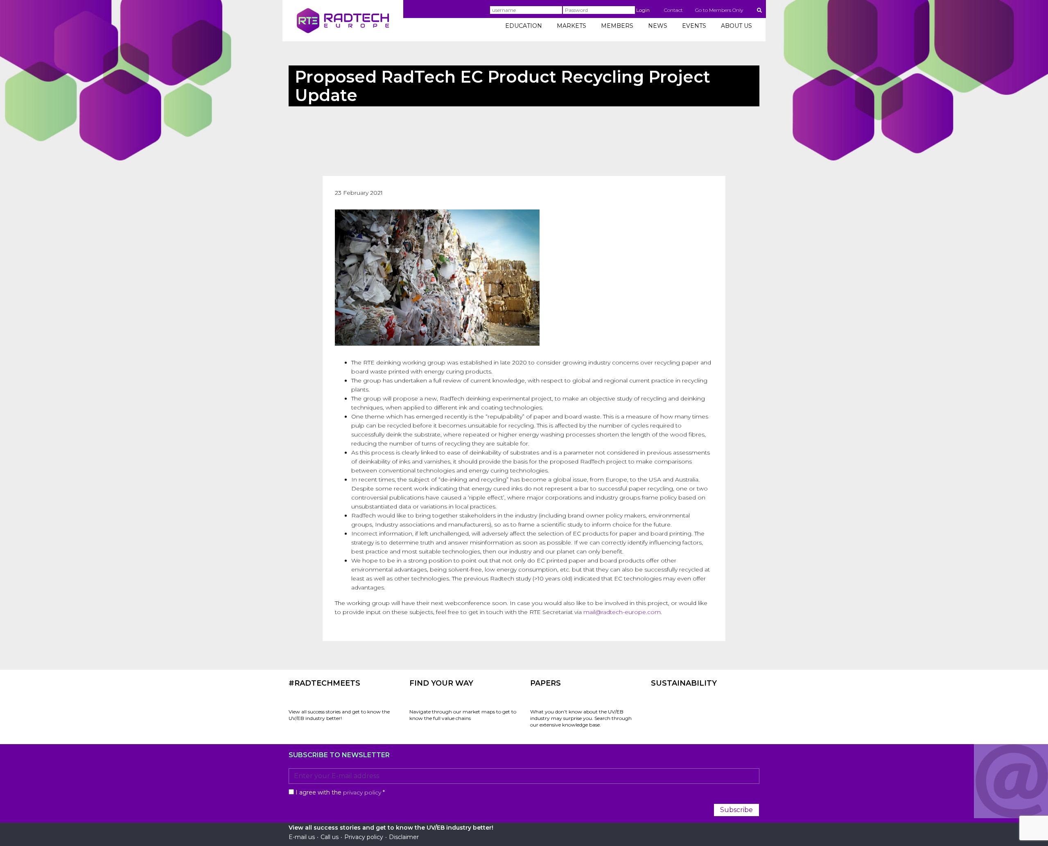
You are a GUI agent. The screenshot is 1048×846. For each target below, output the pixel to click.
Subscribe (736, 810)
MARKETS (571, 25)
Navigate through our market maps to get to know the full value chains (462, 715)
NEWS (657, 25)
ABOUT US (736, 25)
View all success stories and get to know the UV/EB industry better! (339, 715)
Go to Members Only (719, 10)
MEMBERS (617, 25)
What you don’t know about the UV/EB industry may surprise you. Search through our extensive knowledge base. (581, 718)
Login (643, 10)
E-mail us (302, 837)
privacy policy (362, 792)
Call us (330, 837)
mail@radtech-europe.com (622, 612)
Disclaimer (404, 837)
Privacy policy (363, 837)
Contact (673, 10)
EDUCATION (523, 25)
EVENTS (694, 25)
